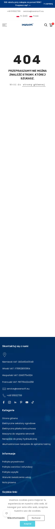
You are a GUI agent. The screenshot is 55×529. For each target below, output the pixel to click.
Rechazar (36, 518)
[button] (27, 16)
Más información (16, 517)
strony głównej (34, 84)
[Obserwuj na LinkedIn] (15, 402)
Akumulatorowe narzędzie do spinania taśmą (26, 444)
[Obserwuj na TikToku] (32, 402)
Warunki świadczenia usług (16, 477)
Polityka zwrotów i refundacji (17, 466)
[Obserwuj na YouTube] (27, 402)
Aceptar (27, 523)
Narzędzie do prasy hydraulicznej (19, 438)
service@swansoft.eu (33, 11)
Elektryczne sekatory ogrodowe (18, 423)
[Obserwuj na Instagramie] (9, 402)
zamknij (49, 4)
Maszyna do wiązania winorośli (18, 433)
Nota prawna (9, 482)
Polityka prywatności (13, 461)
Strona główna (10, 418)
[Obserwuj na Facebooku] (3, 402)
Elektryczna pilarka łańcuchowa (19, 428)
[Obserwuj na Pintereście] (21, 402)
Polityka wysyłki (10, 472)
